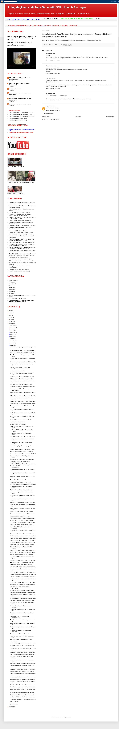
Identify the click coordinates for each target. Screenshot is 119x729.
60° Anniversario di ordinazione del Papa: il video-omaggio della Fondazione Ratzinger (22, 240)
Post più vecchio (110, 116)
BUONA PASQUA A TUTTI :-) (17, 371)
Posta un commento (49, 113)
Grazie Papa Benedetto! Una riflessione (20, 461)
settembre (13, 332)
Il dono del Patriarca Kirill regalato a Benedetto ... (22, 652)
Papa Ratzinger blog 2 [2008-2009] (18, 118)
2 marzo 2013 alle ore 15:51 (53, 101)
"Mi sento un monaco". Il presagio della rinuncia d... (23, 699)
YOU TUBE (98, 18)
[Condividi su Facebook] (69, 45)
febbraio (12, 702)
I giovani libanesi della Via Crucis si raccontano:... (22, 449)
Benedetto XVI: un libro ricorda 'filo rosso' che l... (22, 562)
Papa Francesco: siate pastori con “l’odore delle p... (23, 540)
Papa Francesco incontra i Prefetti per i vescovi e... (23, 687)
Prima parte (12, 282)
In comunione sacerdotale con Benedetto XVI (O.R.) (23, 453)
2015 (10, 319)
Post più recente (46, 116)
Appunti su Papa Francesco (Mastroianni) (20, 482)
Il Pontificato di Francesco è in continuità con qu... (22, 590)
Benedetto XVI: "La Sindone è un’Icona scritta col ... (23, 502)
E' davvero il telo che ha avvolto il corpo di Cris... (22, 376)
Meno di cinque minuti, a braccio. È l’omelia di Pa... (23, 514)
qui (47, 40)
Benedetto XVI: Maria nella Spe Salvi (19, 230)
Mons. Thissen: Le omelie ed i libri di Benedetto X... (23, 362)
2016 (10, 317)
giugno (12, 338)
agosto (12, 334)
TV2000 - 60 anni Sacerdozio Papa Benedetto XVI (22, 242)
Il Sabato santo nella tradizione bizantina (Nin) (22, 379)
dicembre (12, 325)
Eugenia (48, 106)
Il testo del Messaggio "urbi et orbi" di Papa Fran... (22, 352)
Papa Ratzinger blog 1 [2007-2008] (18, 120)
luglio (11, 336)
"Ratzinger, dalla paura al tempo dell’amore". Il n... (22, 572)
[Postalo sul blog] (66, 45)
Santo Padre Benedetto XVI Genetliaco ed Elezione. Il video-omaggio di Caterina (22, 218)
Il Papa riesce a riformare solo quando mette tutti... (22, 396)
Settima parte (12, 293)
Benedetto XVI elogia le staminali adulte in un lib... (23, 560)
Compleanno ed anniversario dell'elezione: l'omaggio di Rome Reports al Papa (20, 215)
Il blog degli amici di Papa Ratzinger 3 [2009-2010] (21, 116)
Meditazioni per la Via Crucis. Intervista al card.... (22, 695)
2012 (10, 706)
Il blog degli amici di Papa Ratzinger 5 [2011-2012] (21, 112)
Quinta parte (12, 289)
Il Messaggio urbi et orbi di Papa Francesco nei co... (23, 350)
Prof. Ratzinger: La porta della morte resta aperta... (23, 436)
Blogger (68, 717)
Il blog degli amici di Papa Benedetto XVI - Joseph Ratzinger (46, 7)
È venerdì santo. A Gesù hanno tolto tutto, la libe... (22, 459)
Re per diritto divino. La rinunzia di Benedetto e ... (22, 480)
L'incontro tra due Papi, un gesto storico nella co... (22, 677)
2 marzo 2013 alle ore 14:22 (53, 88)
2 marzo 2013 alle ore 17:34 (53, 110)
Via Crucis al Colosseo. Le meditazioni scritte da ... (23, 463)
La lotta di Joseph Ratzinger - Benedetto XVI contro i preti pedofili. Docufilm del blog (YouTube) (21, 37)
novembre (13, 328)
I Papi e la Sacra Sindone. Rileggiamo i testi (21, 384)
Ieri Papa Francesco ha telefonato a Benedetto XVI (23, 484)
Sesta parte (12, 291)
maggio (12, 341)
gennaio (12, 704)
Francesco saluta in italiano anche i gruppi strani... (23, 592)
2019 (10, 311)
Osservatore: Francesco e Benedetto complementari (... (19, 617)
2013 (10, 323)
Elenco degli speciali (14, 89)
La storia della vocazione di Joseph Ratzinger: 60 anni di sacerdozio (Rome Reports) (21, 245)
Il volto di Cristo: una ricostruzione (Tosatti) (21, 420)
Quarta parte (12, 287)
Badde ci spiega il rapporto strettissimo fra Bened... (23, 403)
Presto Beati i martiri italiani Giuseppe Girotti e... (22, 524)
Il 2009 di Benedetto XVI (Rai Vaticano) (19, 269)
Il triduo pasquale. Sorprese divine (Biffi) (20, 516)
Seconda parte (12, 284)
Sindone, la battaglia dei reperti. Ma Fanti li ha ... (22, 451)
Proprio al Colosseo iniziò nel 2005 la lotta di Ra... (22, 401)
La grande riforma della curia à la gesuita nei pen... (23, 542)
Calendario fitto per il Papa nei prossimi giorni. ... (22, 679)
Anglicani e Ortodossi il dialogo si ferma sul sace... (23, 663)
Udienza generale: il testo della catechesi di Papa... (23, 576)
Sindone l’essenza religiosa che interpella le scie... (23, 552)
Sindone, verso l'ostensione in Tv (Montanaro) (21, 554)
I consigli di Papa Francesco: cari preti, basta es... (22, 544)
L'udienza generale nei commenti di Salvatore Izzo (23, 574)
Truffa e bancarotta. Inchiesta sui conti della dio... (22, 692)
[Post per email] (61, 44)
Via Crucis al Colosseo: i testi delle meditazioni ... (22, 697)
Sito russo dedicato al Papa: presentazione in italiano (22, 261)
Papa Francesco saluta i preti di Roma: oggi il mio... (23, 538)
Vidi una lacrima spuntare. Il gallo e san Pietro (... (22, 520)
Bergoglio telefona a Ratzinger (18, 424)
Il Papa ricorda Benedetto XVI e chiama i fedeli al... (23, 598)
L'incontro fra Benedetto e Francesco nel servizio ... (23, 654)
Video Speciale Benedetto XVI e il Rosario (20, 220)
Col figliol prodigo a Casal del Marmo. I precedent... (23, 536)
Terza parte (12, 286)
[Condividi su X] (67, 45)
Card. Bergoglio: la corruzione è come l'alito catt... (22, 671)
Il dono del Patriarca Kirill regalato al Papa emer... (22, 669)
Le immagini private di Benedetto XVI (19, 257)
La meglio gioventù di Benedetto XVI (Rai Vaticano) (22, 225)
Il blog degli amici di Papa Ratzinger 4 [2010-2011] (21, 114)
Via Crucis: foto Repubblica (17, 422)
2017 (10, 315)
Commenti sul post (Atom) (53, 119)
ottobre (12, 330)
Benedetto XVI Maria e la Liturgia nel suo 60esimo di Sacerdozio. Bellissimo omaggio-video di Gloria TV (22, 254)
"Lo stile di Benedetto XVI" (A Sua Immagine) (21, 259)
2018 (10, 313)
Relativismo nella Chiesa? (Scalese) (19, 634)
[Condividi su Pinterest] (71, 45)
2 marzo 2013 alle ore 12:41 (53, 61)
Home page (78, 116)
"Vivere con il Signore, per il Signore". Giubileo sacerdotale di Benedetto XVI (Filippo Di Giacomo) (21, 233)
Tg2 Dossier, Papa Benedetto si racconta (20, 212)
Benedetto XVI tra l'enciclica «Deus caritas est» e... (23, 685)
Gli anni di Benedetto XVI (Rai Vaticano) (20, 271)
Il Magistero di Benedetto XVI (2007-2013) (20, 104)
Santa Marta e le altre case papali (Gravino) (21, 490)
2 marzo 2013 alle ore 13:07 (53, 73)
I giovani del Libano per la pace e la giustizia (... (22, 511)
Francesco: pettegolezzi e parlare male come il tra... (23, 566)
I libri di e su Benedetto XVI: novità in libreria (21, 564)
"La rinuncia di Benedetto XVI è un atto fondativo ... (23, 522)
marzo (12, 345)
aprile (12, 343)
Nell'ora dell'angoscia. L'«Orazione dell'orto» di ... (22, 518)
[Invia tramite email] (64, 45)
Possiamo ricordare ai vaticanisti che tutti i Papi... (22, 600)
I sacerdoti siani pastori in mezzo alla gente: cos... (22, 550)
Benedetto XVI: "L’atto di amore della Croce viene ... (23, 386)
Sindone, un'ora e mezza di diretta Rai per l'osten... (23, 582)
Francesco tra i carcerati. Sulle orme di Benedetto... (23, 534)
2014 (10, 321)
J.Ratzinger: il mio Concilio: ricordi (17, 298)
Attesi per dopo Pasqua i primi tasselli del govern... (23, 584)
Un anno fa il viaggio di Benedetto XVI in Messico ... (23, 643)
